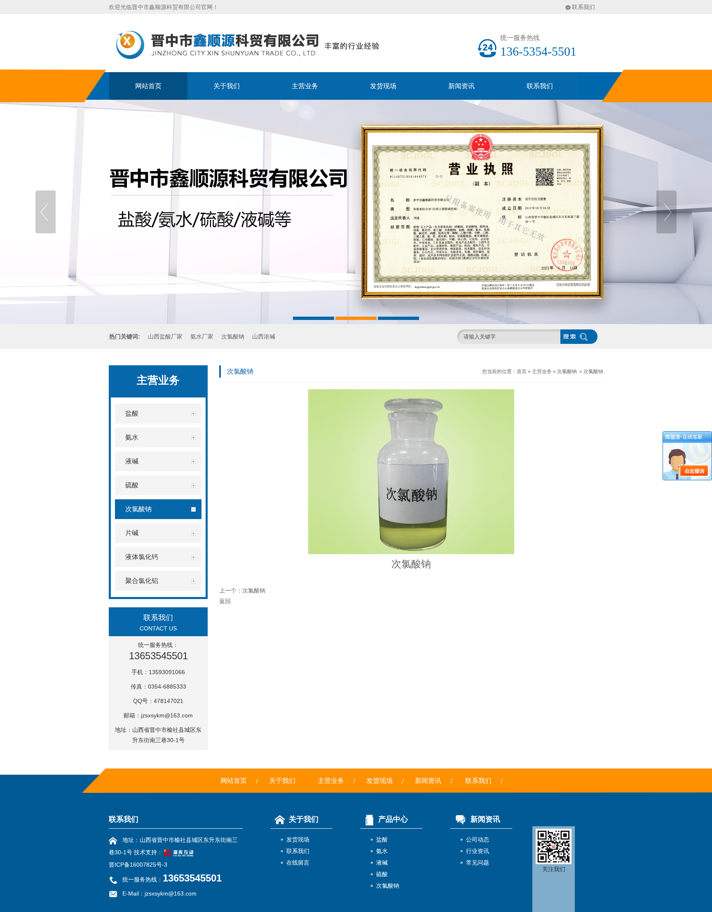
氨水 (382, 851)
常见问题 (477, 862)
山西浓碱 (263, 336)
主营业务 (305, 85)
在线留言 (297, 862)
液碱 (382, 862)
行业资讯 (477, 851)
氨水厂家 (201, 336)
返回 (225, 601)
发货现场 (383, 85)
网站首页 (148, 85)
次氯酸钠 (232, 336)
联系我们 (583, 7)
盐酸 (382, 839)
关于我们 (226, 85)
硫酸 (382, 874)
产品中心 (393, 819)
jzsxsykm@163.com (167, 715)
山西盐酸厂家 (165, 336)
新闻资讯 (461, 85)
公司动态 (477, 839)
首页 (522, 371)
